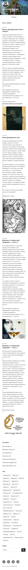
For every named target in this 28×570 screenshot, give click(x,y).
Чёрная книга (19, 537)
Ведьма (14, 478)
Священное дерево (9, 531)
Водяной (15, 481)
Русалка (6, 528)
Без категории (6, 446)
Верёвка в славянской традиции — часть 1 (10, 346)
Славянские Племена (8, 459)
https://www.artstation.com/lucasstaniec (12, 103)
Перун (16, 519)
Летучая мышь (8, 505)
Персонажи (7, 519)
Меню (14, 17)
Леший (17, 505)
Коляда (6, 499)
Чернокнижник (8, 537)
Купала (13, 499)
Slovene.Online (10, 9)
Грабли (6, 487)
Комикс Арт (5, 456)
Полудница (7, 525)
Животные (6, 493)
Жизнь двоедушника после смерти (12, 30)
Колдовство (15, 496)
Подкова (6, 522)
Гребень (14, 487)
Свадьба (14, 528)
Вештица (6, 481)
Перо (13, 516)
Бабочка (15, 475)
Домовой (17, 490)
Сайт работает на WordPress (9, 566)
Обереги (16, 514)
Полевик (15, 522)
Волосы (15, 484)
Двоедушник (7, 490)
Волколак (6, 484)
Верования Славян (7, 449)
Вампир (6, 478)
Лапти (16, 502)
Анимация (6, 475)
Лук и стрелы (7, 508)
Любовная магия (8, 511)
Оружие (6, 516)
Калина (6, 496)
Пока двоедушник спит (11, 137)
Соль (19, 531)
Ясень (5, 540)
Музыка (19, 511)
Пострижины (17, 525)
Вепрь (21, 478)
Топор (5, 534)
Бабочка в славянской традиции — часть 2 (10, 241)
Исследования (6, 453)
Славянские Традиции (8, 462)
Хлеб (12, 534)
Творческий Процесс (7, 465)
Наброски (7, 514)
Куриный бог (7, 502)
